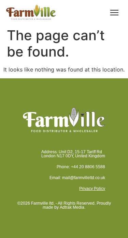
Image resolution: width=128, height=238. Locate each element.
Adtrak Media (72, 207)
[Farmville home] (31, 12)
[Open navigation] (114, 12)
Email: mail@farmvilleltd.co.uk (77, 177)
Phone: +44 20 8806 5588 (81, 166)
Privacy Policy (92, 188)
